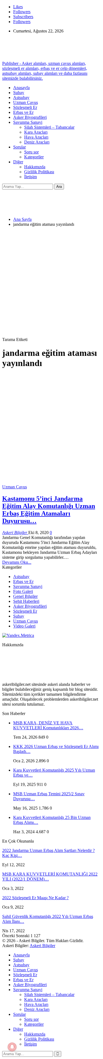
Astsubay (21, 97)
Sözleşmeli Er (25, 107)
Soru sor (31, 152)
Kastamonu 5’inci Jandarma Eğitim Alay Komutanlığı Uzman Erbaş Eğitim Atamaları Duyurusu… (48, 509)
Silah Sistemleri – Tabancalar (49, 127)
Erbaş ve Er (23, 112)
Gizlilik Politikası (39, 171)
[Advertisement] (51, 282)
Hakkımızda (34, 166)
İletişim (30, 176)
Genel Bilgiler (25, 596)
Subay (18, 92)
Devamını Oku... (16, 562)
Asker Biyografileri (30, 117)
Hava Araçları (36, 137)
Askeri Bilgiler (42, 945)
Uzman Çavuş (25, 102)
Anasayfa (21, 87)
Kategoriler (34, 157)
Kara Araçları (36, 132)
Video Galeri (24, 626)
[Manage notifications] (12, 1047)
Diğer (18, 161)
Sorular (19, 147)
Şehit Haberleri (26, 601)
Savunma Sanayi (27, 122)
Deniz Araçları (36, 142)
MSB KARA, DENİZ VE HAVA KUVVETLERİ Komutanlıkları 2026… (48, 725)
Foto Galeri (23, 591)
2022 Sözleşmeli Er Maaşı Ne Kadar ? (35, 897)
